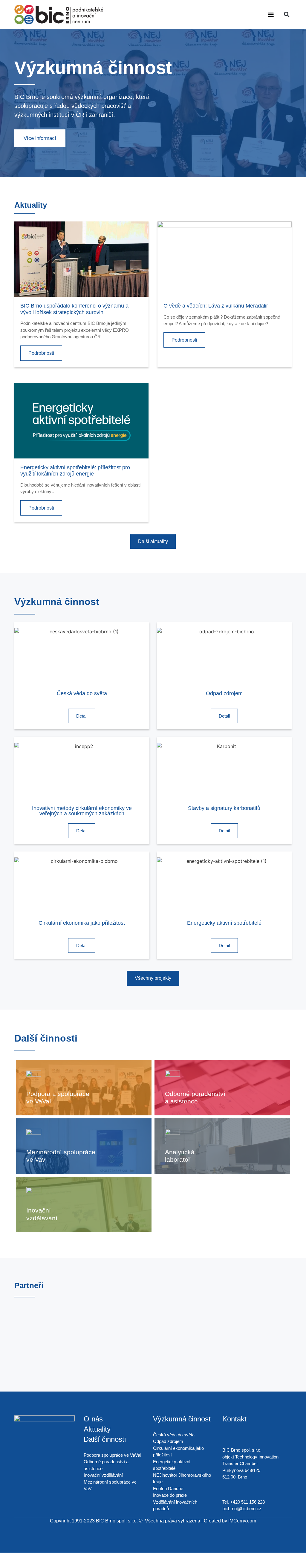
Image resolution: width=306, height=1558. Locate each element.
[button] (271, 14)
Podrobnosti (41, 353)
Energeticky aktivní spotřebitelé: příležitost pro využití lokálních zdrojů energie (75, 470)
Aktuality (97, 1429)
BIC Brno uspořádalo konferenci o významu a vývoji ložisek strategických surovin (74, 309)
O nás (93, 1419)
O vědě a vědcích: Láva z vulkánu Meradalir (215, 306)
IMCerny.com (242, 1520)
